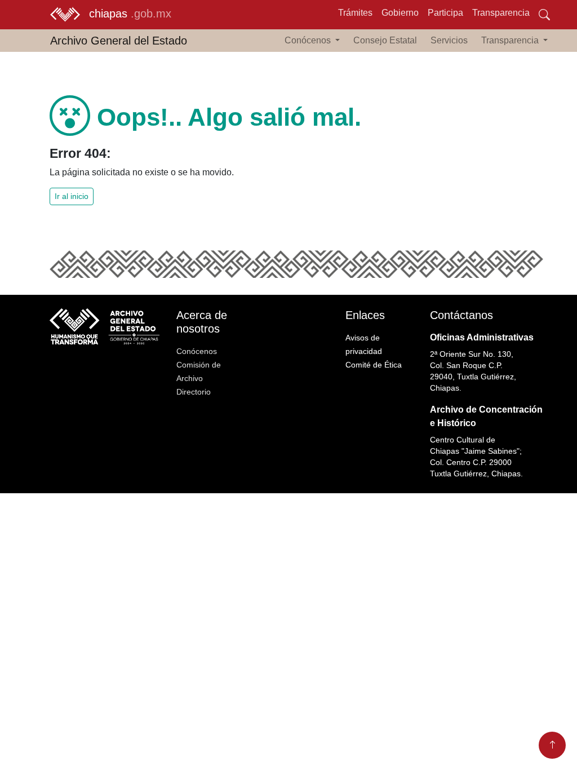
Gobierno (400, 12)
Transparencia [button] (511, 40)
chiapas (130, 13)
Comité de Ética (373, 364)
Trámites (355, 12)
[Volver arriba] (552, 745)
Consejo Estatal (385, 40)
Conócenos (196, 351)
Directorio (193, 391)
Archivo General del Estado (118, 40)
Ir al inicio (71, 196)
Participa (445, 12)
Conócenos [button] (309, 40)
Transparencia (501, 12)
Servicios (449, 40)
